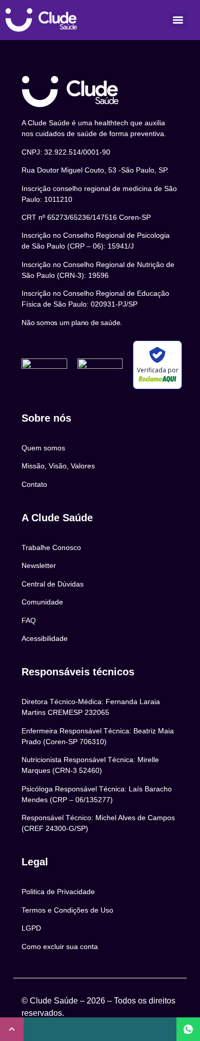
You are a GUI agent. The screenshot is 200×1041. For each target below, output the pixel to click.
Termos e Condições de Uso (67, 910)
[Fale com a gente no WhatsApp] (188, 1029)
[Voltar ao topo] (12, 1029)
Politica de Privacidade (58, 891)
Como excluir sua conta (60, 946)
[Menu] (178, 20)
